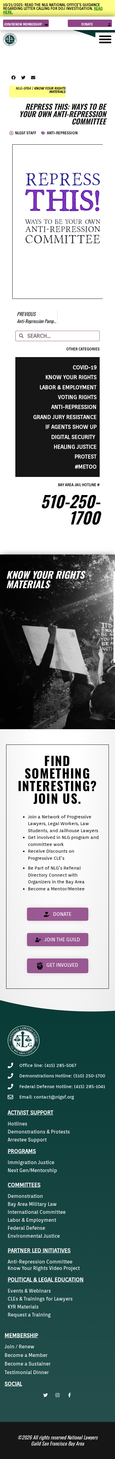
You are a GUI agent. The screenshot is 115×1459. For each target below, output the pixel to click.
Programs (22, 1151)
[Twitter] (45, 1395)
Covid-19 (85, 367)
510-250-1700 (70, 509)
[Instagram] (57, 1395)
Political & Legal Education (46, 1279)
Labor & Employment (68, 387)
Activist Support (30, 1112)
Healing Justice (75, 447)
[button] (13, 78)
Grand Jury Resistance (65, 417)
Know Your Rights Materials (49, 90)
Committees (24, 1185)
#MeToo (86, 466)
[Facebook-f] (69, 1395)
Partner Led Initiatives (39, 1250)
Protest (86, 456)
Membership (21, 1335)
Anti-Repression (62, 133)
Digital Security (74, 437)
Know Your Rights (71, 377)
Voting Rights (77, 397)
